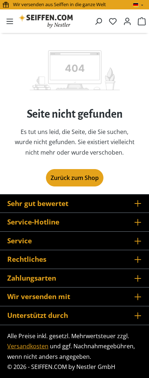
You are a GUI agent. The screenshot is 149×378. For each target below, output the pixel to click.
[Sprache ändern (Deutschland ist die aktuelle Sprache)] (138, 5)
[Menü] (9, 21)
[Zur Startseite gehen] (45, 21)
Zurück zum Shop (75, 178)
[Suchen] (98, 21)
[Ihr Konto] (127, 21)
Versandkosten (27, 346)
